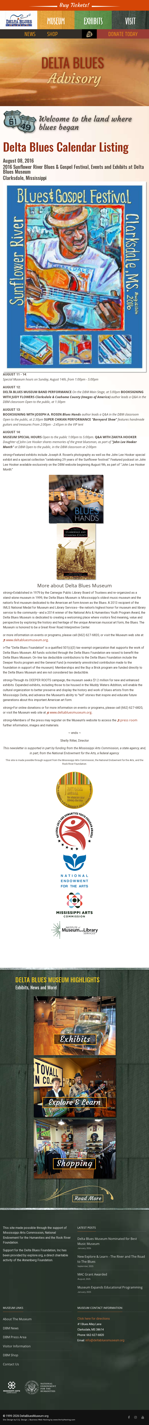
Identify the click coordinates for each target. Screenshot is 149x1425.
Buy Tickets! (74, 5)
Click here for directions (93, 1318)
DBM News (11, 1328)
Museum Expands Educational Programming (110, 1287)
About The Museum (17, 1319)
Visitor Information (17, 1346)
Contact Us (11, 1364)
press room (128, 720)
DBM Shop (10, 1355)
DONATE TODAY (123, 34)
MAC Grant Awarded (92, 1274)
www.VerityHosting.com (64, 1419)
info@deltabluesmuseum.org (104, 1340)
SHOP (52, 34)
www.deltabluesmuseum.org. (27, 640)
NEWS (30, 34)
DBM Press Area (14, 1337)
